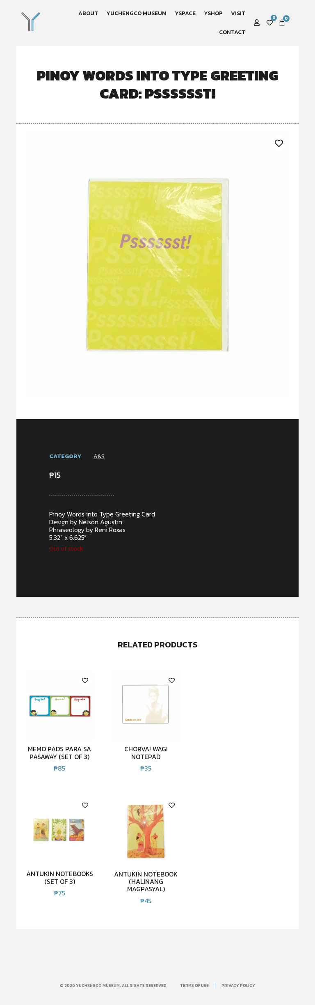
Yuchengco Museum (136, 13)
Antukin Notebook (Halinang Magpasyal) (146, 881)
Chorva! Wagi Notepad (146, 752)
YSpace (185, 13)
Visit (238, 13)
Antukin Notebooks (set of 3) (59, 877)
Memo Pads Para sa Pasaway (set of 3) (59, 752)
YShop (213, 13)
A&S (99, 456)
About (88, 13)
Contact (232, 32)
